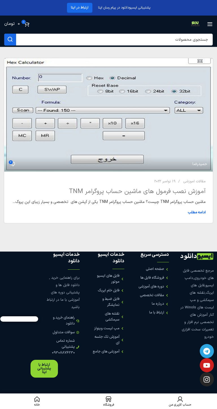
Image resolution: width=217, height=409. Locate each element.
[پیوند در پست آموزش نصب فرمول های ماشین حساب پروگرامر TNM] (108, 115)
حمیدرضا (199, 164)
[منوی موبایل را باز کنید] (210, 24)
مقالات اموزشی (194, 181)
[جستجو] (10, 40)
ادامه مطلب (197, 212)
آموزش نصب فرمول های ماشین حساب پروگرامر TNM (137, 191)
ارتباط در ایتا (79, 7)
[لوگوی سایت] (195, 24)
